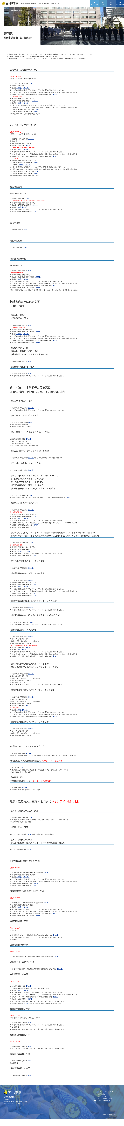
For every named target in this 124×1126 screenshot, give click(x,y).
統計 (58, 3)
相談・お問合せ (120, 4)
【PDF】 (27, 85)
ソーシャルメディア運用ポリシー (107, 1098)
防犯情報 (46, 3)
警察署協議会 (101, 1094)
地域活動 (53, 3)
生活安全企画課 (14, 10)
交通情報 (40, 3)
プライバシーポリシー (104, 1100)
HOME (8, 10)
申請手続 (33, 3)
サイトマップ (94, 4)
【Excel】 (26, 88)
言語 (103, 4)
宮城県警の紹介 (25, 3)
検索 (111, 4)
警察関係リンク (102, 1096)
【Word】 (31, 83)
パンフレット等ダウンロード (105, 1092)
